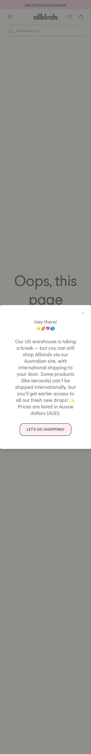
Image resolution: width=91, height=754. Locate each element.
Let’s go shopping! (45, 429)
